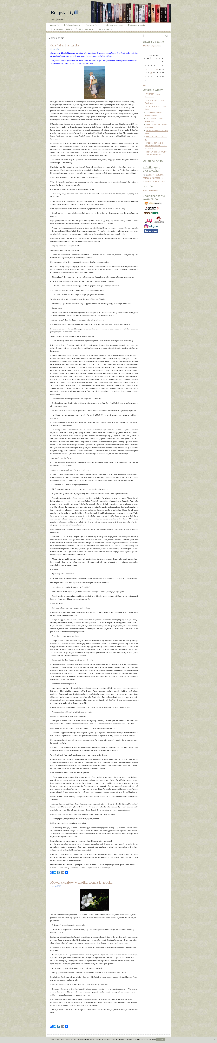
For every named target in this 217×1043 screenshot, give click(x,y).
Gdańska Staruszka (64, 45)
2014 (153, 175)
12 (151, 69)
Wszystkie (54, 25)
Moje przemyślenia (136, 25)
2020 (158, 178)
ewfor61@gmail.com (153, 46)
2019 (154, 178)
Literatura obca (86, 29)
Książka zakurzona (72, 25)
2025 (158, 181)
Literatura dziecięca (114, 25)
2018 (149, 178)
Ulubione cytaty (153, 160)
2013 (149, 175)
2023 (149, 181)
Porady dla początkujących (62, 29)
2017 (145, 178)
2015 (158, 175)
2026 (162, 181)
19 (151, 73)
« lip (144, 85)
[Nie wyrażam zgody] (214, 1040)
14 (157, 69)
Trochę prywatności (150, 190)
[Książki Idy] (64, 12)
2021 (162, 178)
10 (145, 69)
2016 (162, 175)
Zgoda (160, 1040)
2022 (145, 181)
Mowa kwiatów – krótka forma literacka (81, 882)
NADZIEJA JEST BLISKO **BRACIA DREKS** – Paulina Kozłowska (156, 145)
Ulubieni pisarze (105, 29)
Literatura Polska (92, 25)
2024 (154, 181)
